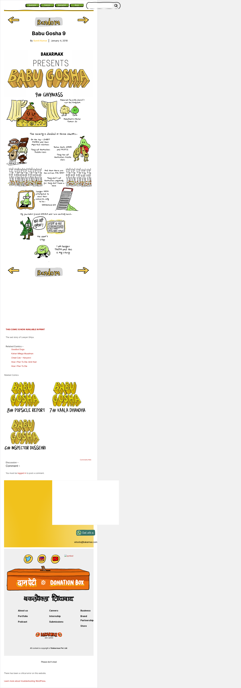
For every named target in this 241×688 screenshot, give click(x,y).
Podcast (22, 621)
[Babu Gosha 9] (48, 151)
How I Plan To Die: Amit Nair (24, 362)
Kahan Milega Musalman (22, 353)
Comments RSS (85, 460)
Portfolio (23, 616)
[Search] (116, 5)
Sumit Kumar (40, 40)
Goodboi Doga (17, 349)
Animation (62, 5)
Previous (14, 22)
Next (83, 22)
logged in (22, 473)
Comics (47, 5)
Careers (53, 610)
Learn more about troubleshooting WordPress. (25, 681)
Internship (55, 616)
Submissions (56, 621)
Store (77, 5)
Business (32, 5)
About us (23, 610)
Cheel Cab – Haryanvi (21, 357)
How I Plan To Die (19, 366)
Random (49, 22)
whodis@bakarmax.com (85, 542)
